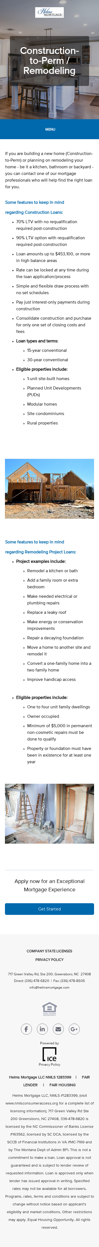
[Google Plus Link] (74, 1030)
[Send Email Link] (58, 1030)
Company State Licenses (49, 951)
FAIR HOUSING (63, 1085)
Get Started (49, 909)
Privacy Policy (49, 960)
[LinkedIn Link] (42, 1030)
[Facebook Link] (26, 1030)
